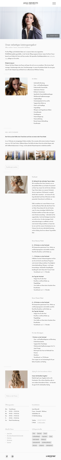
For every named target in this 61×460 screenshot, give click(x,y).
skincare (35, 445)
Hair (34, 433)
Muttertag (9, 440)
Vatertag (9, 438)
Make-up (43, 439)
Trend (45, 433)
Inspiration (44, 436)
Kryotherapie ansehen (11, 167)
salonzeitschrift (36, 442)
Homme (9, 442)
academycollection (46, 442)
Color (50, 436)
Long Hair (9, 433)
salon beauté (36, 439)
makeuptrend (49, 445)
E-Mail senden (41, 422)
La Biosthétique (36, 436)
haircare (39, 433)
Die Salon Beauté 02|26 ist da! (15, 435)
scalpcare (41, 445)
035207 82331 (54, 36)
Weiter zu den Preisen (11, 396)
